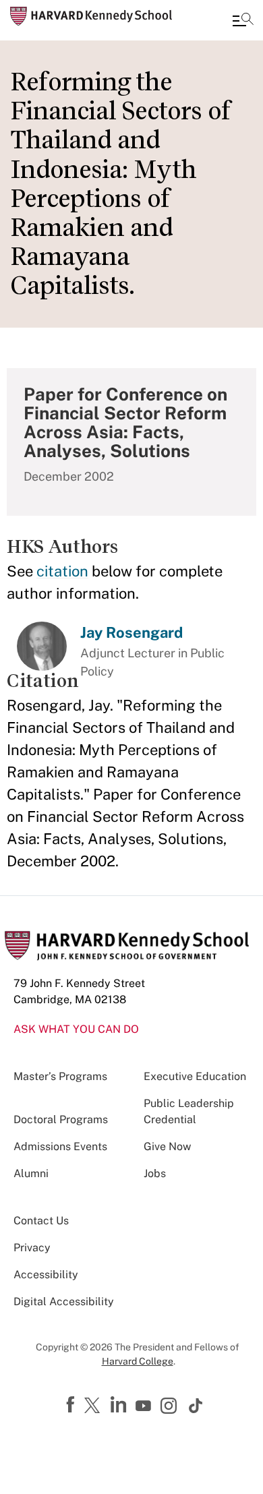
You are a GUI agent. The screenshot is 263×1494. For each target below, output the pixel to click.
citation (62, 571)
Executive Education (195, 1076)
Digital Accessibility (63, 1301)
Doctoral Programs (60, 1119)
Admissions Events (60, 1146)
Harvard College (137, 1361)
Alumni (31, 1173)
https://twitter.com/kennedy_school (94, 1406)
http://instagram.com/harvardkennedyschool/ (170, 1407)
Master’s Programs (60, 1076)
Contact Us (41, 1220)
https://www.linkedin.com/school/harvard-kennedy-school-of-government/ (120, 1405)
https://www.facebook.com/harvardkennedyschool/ (72, 1405)
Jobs (155, 1173)
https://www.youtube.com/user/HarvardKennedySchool (145, 1406)
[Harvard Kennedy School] (91, 16)
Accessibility (45, 1274)
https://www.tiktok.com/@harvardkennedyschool (196, 1405)
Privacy (32, 1247)
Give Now (167, 1146)
